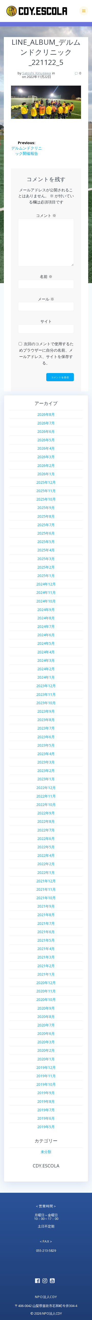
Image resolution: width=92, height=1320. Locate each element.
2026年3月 (46, 456)
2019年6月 (46, 1118)
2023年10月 (46, 702)
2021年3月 (46, 957)
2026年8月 (46, 414)
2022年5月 (46, 846)
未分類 (46, 1151)
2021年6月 (46, 931)
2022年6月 (46, 838)
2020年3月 (46, 1041)
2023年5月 (46, 745)
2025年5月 (46, 541)
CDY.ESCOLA (46, 1166)
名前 (46, 276)
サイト (46, 321)
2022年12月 (46, 787)
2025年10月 (46, 499)
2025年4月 (46, 550)
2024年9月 (46, 609)
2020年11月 (46, 991)
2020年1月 (46, 1059)
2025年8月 (46, 516)
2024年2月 (46, 668)
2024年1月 (46, 677)
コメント (46, 215)
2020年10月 (46, 999)
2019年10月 (46, 1084)
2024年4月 (46, 652)
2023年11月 (46, 694)
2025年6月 (46, 533)
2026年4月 (46, 448)
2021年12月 (46, 880)
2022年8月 (46, 821)
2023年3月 (46, 762)
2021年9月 (46, 906)
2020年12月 (46, 982)
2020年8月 (46, 1016)
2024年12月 (46, 584)
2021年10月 (46, 897)
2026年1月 (46, 473)
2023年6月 (46, 736)
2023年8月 (46, 719)
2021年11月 (46, 889)
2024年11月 (46, 592)
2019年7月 (46, 1109)
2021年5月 (46, 940)
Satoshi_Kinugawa (36, 73)
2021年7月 (46, 923)
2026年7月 (46, 423)
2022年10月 (46, 804)
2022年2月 (46, 863)
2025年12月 (46, 482)
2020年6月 (46, 1033)
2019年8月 (46, 1101)
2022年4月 (46, 855)
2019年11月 (46, 1075)
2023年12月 (46, 685)
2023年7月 (46, 728)
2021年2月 (46, 965)
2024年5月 (46, 643)
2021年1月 (46, 974)
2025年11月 (46, 490)
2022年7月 (46, 830)
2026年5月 (46, 439)
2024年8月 (46, 618)
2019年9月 (46, 1092)
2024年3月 (46, 660)
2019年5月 (46, 1126)
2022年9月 (46, 812)
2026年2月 (46, 465)
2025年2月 (46, 567)
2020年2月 (46, 1050)
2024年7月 (46, 626)
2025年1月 (46, 575)
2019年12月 (46, 1067)
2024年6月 (46, 634)
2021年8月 (46, 914)
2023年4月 (46, 753)
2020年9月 (46, 1008)
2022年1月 (46, 872)
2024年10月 (46, 601)
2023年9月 (46, 711)
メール (46, 299)
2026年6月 (46, 431)
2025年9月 (46, 507)
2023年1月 (46, 779)
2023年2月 (46, 770)
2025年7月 (46, 524)
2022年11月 (46, 796)
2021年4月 (46, 948)
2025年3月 (46, 558)
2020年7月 (46, 1025)
